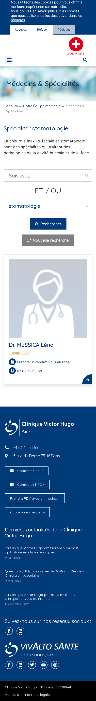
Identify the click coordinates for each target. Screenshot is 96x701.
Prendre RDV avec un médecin (35, 498)
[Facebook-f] (9, 631)
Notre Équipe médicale (41, 106)
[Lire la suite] (87, 379)
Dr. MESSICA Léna (31, 344)
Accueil (12, 106)
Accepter (21, 29)
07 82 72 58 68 (29, 371)
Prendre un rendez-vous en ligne (43, 362)
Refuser (42, 29)
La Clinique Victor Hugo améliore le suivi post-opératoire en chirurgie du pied (42, 550)
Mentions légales (38, 695)
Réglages (64, 29)
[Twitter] (32, 665)
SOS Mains (76, 54)
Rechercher (50, 223)
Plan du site (13, 695)
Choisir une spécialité (27, 512)
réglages (18, 20)
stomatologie (19, 352)
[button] (9, 60)
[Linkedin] (20, 631)
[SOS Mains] (76, 44)
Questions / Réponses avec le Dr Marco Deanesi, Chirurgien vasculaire (44, 573)
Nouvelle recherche (50, 240)
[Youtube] (44, 665)
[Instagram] (55, 665)
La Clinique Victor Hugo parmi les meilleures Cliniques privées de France (40, 596)
